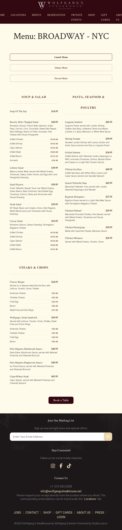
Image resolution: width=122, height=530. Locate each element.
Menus (36, 15)
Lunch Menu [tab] (61, 57)
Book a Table (61, 400)
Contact (32, 512)
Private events (76, 17)
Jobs (17, 512)
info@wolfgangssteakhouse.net (61, 491)
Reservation (56, 15)
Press (99, 512)
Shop (91, 15)
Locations (18, 15)
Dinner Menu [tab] (61, 67)
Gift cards (105, 17)
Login (61, 517)
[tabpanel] (61, 237)
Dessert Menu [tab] (61, 78)
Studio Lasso (99, 523)
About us (83, 512)
